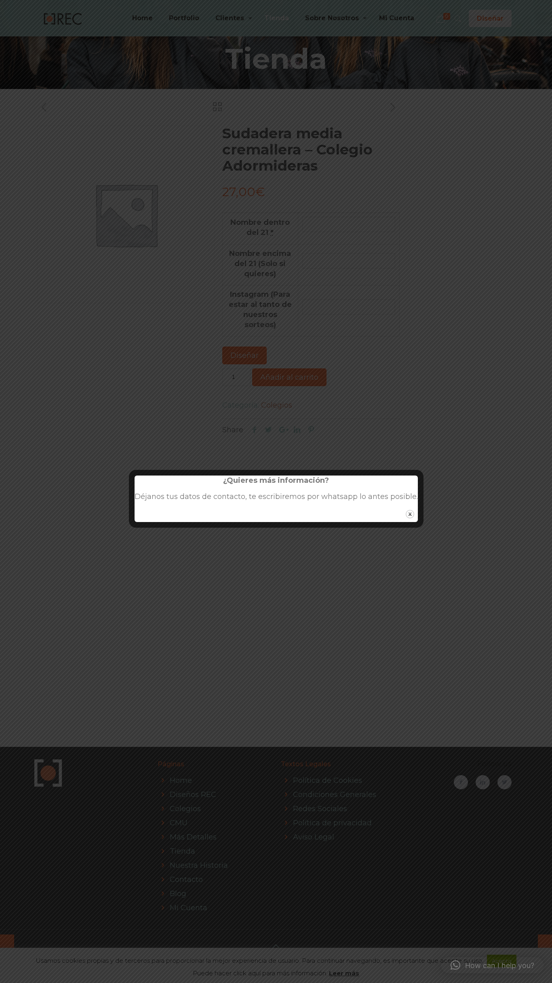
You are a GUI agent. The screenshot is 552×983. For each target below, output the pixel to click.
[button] (492, 965)
